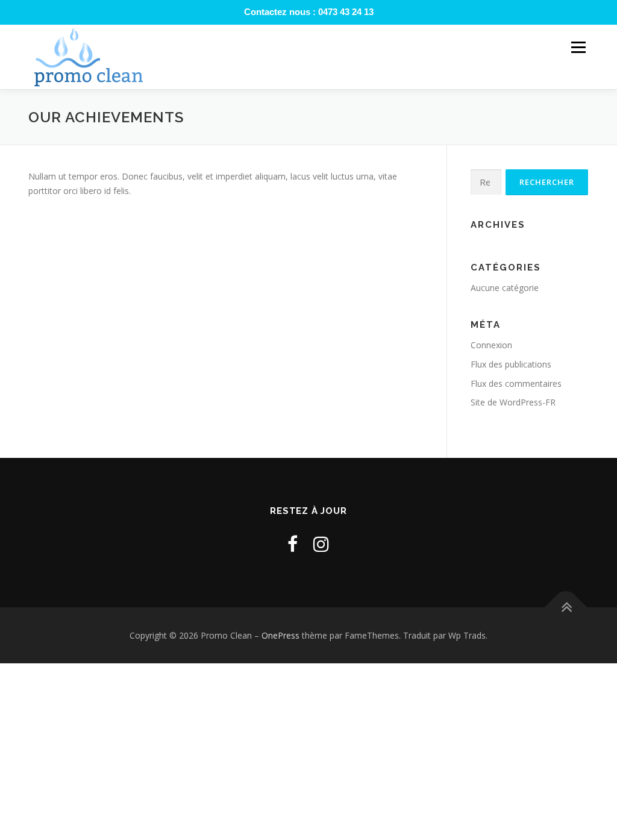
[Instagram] (321, 543)
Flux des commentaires (516, 383)
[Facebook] (292, 543)
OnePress (280, 635)
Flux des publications (511, 364)
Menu (578, 47)
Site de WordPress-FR (513, 402)
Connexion (491, 345)
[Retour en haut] (566, 607)
